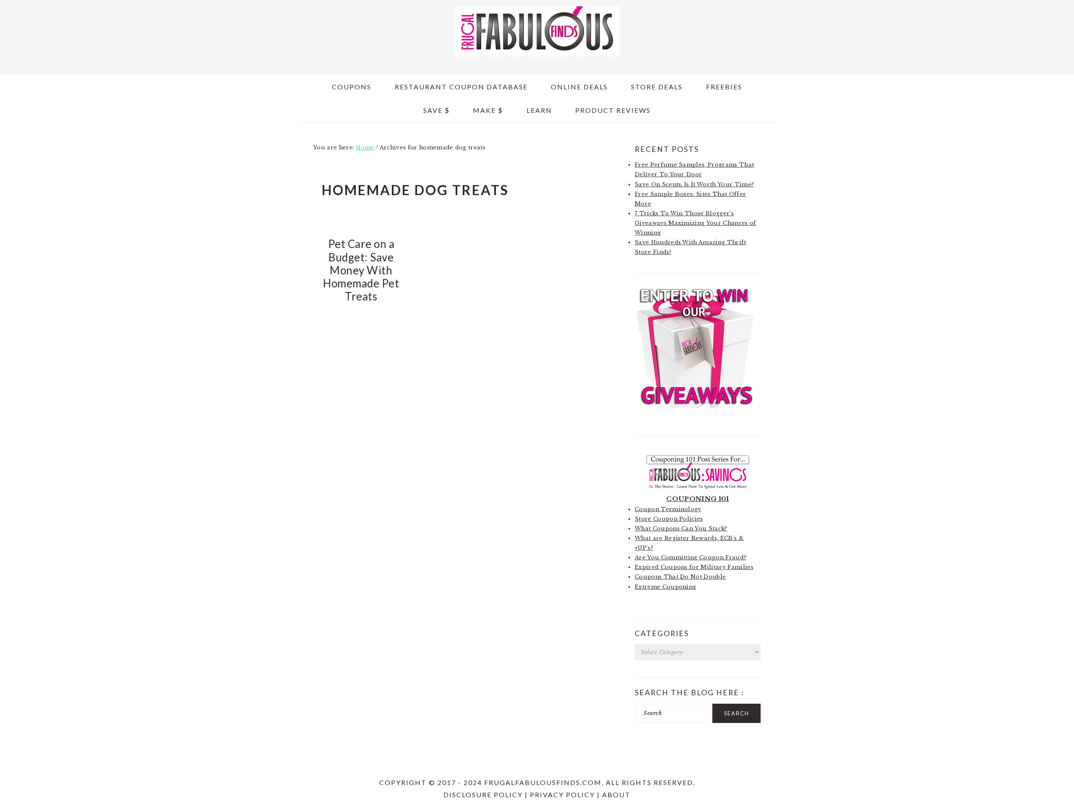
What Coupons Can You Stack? (681, 528)
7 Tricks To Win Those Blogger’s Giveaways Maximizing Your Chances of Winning (695, 223)
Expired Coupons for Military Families (694, 567)
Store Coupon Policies (669, 519)
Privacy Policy (562, 795)
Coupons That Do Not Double (680, 577)
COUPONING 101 (697, 499)
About (616, 795)
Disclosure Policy (483, 795)
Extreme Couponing (665, 587)
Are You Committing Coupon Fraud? (690, 557)
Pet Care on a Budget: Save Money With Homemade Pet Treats (361, 270)
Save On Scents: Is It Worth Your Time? (694, 184)
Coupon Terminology (668, 509)
